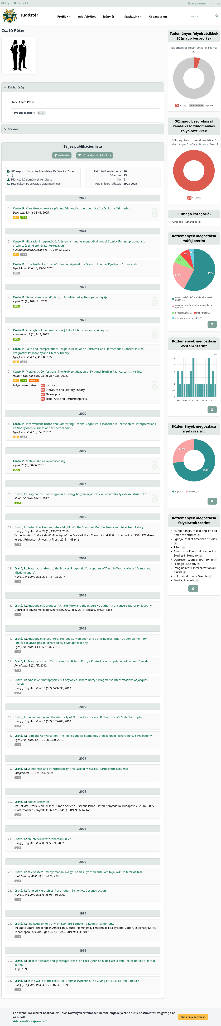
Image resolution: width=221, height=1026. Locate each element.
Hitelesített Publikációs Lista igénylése (35, 184)
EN (213, 3)
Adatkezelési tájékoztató (30, 1021)
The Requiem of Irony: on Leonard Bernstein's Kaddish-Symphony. (70, 923)
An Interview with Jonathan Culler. (49, 839)
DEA (24, 217)
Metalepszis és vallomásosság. (46, 461)
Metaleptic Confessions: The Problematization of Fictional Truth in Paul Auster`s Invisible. (84, 371)
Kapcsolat (22, 3)
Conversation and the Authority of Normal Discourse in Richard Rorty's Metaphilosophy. (85, 717)
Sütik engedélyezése (193, 1017)
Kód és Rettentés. (38, 802)
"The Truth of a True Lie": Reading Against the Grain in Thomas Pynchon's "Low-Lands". (82, 264)
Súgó (7, 3)
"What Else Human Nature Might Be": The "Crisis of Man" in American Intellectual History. (85, 527)
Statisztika (132, 16)
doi (16, 217)
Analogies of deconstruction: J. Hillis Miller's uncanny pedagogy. (67, 330)
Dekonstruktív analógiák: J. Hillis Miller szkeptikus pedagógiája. (67, 297)
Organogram (158, 16)
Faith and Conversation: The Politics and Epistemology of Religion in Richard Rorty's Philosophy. (89, 736)
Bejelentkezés (197, 3)
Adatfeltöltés (87, 16)
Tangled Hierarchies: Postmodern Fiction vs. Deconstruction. (67, 890)
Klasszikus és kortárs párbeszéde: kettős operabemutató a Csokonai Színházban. (79, 208)
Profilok (63, 16)
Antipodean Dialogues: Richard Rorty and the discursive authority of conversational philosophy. (89, 605)
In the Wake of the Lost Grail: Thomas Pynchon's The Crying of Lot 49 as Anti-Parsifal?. (83, 981)
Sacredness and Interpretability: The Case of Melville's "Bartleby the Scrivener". (79, 769)
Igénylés (109, 16)
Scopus (33, 380)
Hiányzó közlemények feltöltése (31, 179)
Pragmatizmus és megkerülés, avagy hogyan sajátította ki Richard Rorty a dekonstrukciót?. (86, 494)
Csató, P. (19, 208)
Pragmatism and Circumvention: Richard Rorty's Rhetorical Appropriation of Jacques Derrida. (88, 661)
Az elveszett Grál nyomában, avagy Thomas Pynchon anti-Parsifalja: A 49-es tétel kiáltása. (85, 872)
